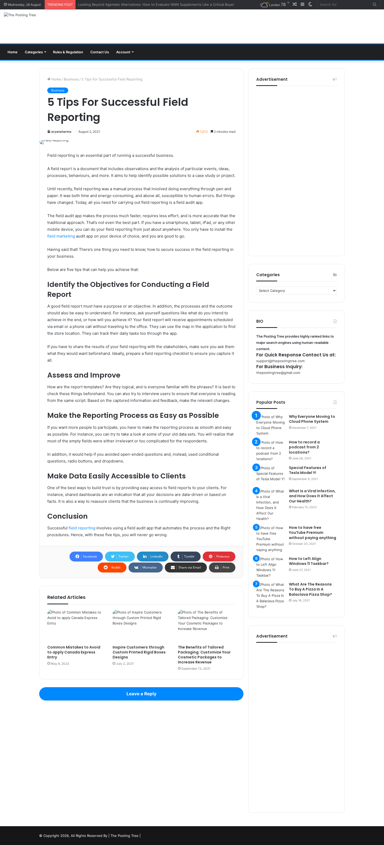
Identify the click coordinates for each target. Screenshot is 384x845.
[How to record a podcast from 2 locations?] (270, 451)
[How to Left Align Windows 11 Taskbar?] (270, 567)
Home (13, 52)
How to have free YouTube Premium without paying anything (312, 532)
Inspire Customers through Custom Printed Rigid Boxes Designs (139, 652)
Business (71, 79)
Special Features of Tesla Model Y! (307, 470)
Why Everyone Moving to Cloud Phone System (312, 419)
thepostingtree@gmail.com (278, 373)
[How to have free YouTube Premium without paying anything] (270, 539)
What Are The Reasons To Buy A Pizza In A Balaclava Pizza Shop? (310, 589)
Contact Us (99, 52)
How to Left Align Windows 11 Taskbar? (309, 561)
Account (123, 52)
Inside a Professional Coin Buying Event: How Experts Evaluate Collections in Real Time (149, 4)
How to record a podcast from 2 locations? (304, 447)
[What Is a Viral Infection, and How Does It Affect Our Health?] (270, 505)
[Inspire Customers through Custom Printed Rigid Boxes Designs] (141, 626)
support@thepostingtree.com (280, 361)
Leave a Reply (141, 693)
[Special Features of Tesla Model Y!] (270, 475)
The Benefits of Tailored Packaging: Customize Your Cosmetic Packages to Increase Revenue (204, 655)
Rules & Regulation (68, 52)
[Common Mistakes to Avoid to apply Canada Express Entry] (76, 626)
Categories (34, 52)
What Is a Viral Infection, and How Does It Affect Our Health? (312, 496)
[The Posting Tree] (20, 15)
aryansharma (61, 132)
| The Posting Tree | (124, 836)
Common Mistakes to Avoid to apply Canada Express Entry (73, 652)
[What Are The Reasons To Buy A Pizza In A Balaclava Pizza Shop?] (270, 595)
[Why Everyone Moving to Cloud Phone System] (270, 425)
